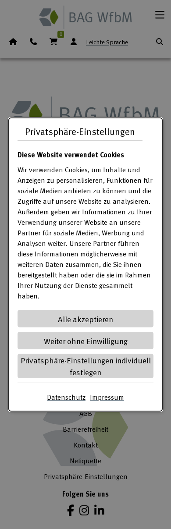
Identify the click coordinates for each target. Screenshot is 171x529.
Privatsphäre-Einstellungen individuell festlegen (86, 366)
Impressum (107, 397)
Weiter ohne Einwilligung (86, 341)
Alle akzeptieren (85, 319)
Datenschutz (66, 397)
